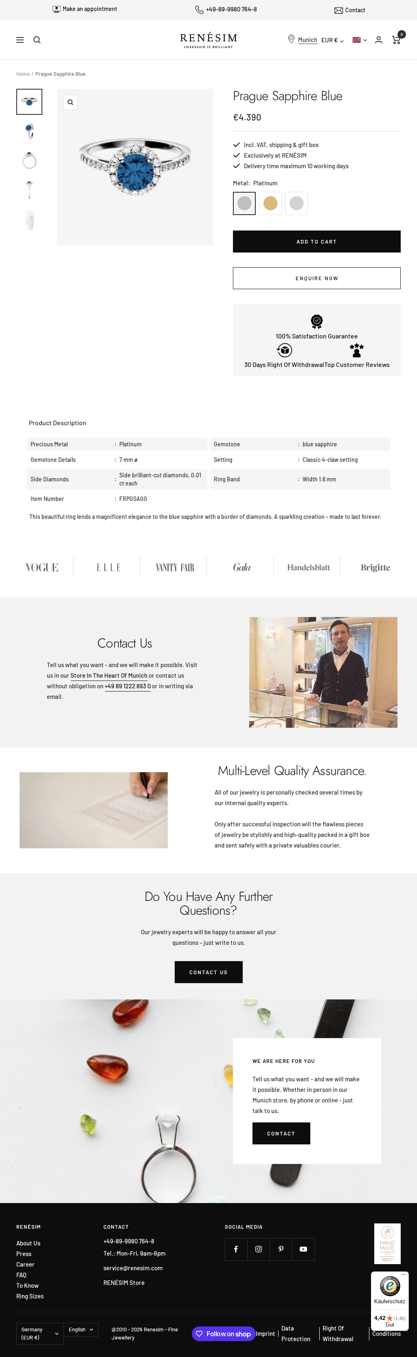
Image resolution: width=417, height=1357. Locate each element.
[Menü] (404, 1276)
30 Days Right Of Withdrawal (284, 364)
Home (23, 73)
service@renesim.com (132, 1267)
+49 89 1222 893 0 (128, 685)
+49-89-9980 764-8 (231, 9)
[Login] (378, 39)
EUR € (329, 40)
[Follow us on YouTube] (303, 1249)
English (359, 40)
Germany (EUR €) (32, 1333)
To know (27, 1285)
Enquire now (317, 278)
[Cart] (396, 40)
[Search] (37, 40)
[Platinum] (244, 203)
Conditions (386, 1333)
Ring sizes (30, 1296)
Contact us (208, 972)
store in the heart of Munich (108, 675)
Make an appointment (90, 8)
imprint (265, 1333)
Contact (355, 10)
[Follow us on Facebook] (236, 1249)
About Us (28, 1243)
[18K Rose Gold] (270, 203)
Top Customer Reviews (357, 364)
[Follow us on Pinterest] (281, 1249)
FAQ (21, 1275)
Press (23, 1254)
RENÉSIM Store (124, 1282)
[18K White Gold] (296, 203)
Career (25, 1264)
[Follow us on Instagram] (258, 1249)
